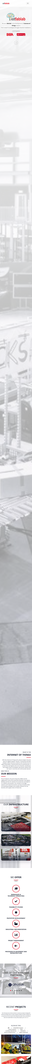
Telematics (23, 1031)
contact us (26, 1017)
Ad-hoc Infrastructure (9, 1032)
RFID (21, 1029)
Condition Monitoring (11, 1031)
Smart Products (12, 1029)
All (8, 1028)
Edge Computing (23, 1032)
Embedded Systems (18, 1028)
